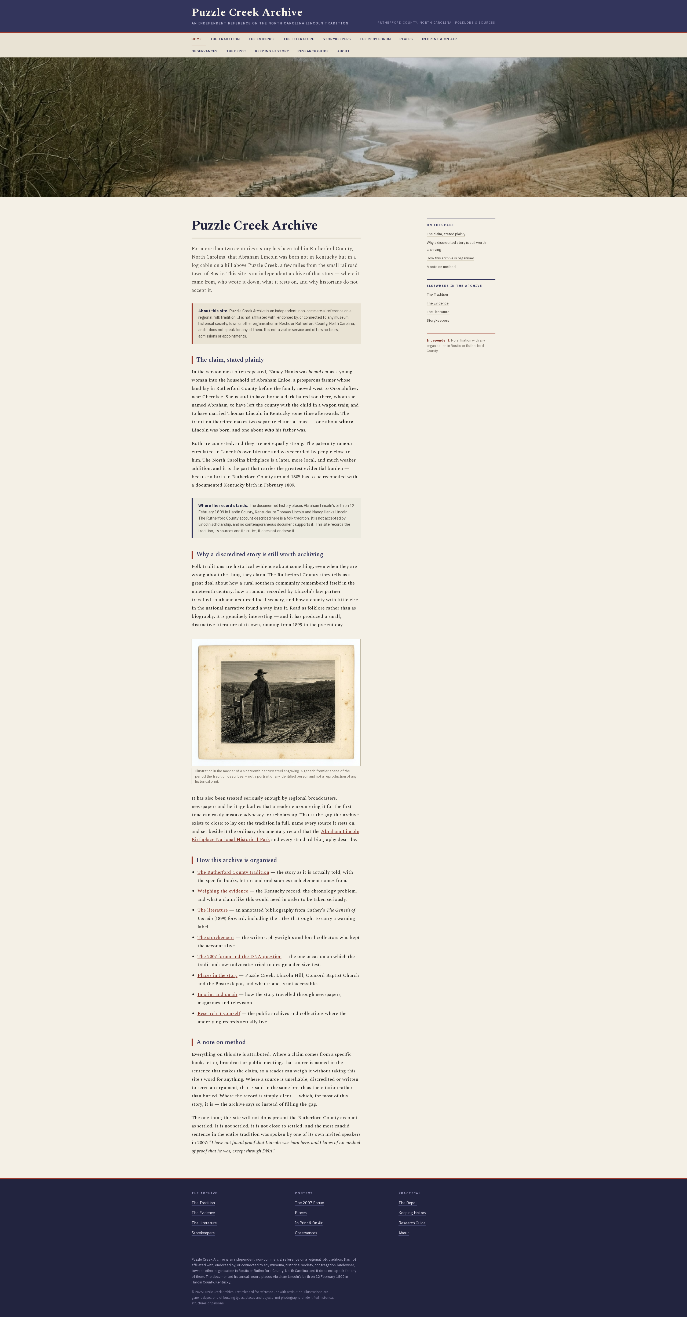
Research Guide (313, 51)
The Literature (298, 39)
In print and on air (217, 994)
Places (406, 39)
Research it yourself (219, 1013)
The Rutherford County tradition (233, 872)
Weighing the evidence (223, 891)
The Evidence (262, 39)
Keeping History (272, 51)
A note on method (441, 266)
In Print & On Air (439, 39)
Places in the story (217, 975)
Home (197, 39)
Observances (205, 51)
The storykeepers (216, 937)
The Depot (236, 51)
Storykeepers (337, 39)
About (343, 51)
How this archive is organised (450, 258)
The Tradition (225, 39)
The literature (213, 910)
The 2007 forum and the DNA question (240, 956)
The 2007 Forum (375, 39)
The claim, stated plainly (446, 233)
